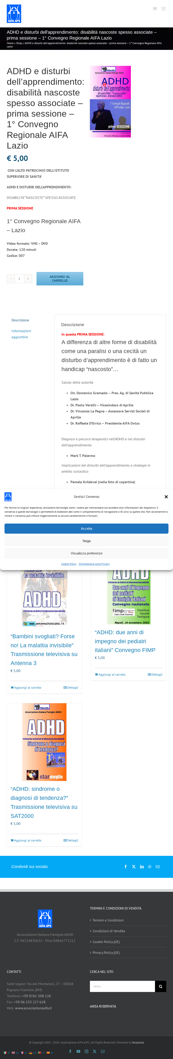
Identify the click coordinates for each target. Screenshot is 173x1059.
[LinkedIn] (142, 867)
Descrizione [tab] (20, 320)
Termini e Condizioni (108, 920)
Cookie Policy (69, 563)
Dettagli (72, 687)
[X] (134, 867)
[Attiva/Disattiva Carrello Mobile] (155, 8)
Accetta (86, 528)
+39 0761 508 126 (36, 996)
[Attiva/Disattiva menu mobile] (164, 8)
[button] (166, 496)
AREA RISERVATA (103, 1006)
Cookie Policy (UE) (106, 941)
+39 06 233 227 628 (30, 1002)
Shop (19, 43)
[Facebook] (126, 867)
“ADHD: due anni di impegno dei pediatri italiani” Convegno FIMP (125, 641)
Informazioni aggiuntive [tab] (21, 334)
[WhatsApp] (150, 867)
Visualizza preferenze (86, 553)
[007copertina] (128, 102)
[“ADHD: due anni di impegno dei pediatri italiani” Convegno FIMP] (128, 586)
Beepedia (138, 1042)
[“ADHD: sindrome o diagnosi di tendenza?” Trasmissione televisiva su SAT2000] (44, 742)
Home (10, 43)
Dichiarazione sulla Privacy (94, 563)
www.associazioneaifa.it (33, 1008)
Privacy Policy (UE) (106, 952)
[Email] (158, 867)
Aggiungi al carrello (60, 279)
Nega (87, 541)
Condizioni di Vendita (109, 931)
